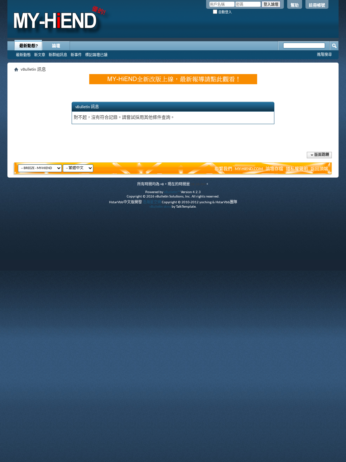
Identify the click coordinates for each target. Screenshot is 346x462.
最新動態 (23, 55)
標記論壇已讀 (96, 55)
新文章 (39, 55)
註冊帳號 (317, 5)
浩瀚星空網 (152, 202)
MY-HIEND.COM (249, 169)
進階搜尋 (324, 54)
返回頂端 (319, 169)
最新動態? (28, 46)
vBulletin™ (172, 192)
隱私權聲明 (297, 169)
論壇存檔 (274, 169)
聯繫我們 (223, 169)
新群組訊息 (58, 55)
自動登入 (224, 12)
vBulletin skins (160, 207)
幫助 (295, 5)
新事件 (76, 55)
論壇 (56, 46)
